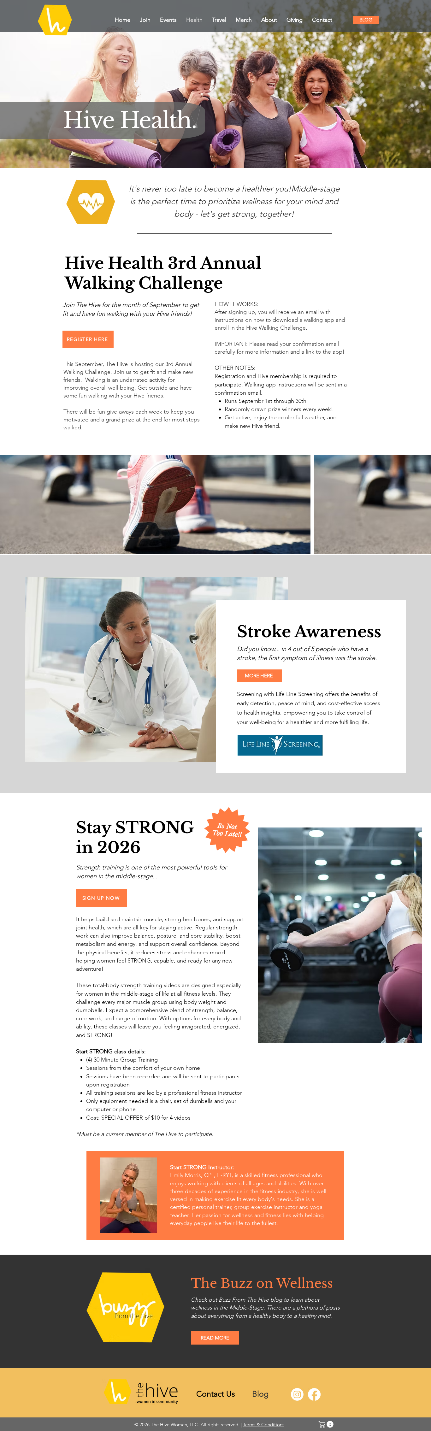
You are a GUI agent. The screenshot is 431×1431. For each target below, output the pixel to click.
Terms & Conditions (263, 1425)
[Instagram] (297, 1394)
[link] (326, 1424)
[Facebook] (314, 1394)
